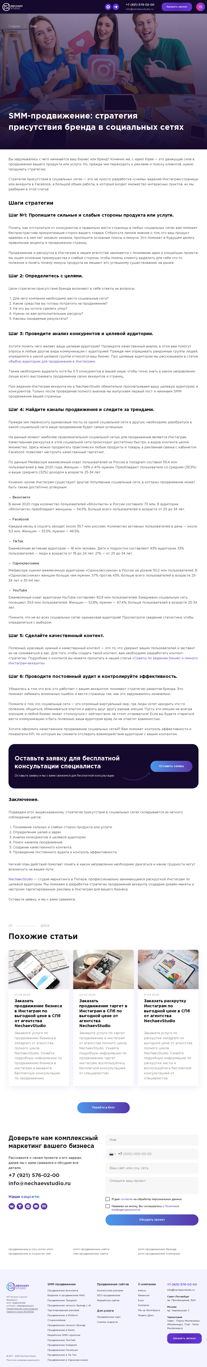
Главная (14, 26)
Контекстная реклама (110, 1290)
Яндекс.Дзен (146, 1315)
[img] (11, 1206)
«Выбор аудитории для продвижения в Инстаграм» (51, 361)
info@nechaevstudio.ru (139, 9)
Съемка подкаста (107, 1322)
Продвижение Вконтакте (63, 1290)
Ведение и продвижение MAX (66, 1295)
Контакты (143, 1305)
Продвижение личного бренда (66, 1325)
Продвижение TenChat (61, 1340)
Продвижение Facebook (63, 1350)
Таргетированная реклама (63, 1310)
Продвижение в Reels (61, 1330)
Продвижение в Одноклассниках (68, 1360)
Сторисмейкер (57, 1320)
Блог (33, 26)
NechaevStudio (20, 879)
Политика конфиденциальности (23, 1360)
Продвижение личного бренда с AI (69, 1305)
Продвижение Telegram (62, 1300)
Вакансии (143, 1295)
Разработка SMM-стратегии (64, 1335)
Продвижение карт (108, 1317)
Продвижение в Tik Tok (62, 1355)
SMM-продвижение (62, 1284)
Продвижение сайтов (113, 1284)
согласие (127, 1199)
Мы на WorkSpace (149, 1310)
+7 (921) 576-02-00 (140, 5)
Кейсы (142, 1290)
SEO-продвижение (108, 1295)
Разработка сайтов (108, 1300)
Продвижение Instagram (62, 1345)
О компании (147, 1284)
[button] (177, 7)
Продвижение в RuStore (63, 1315)
